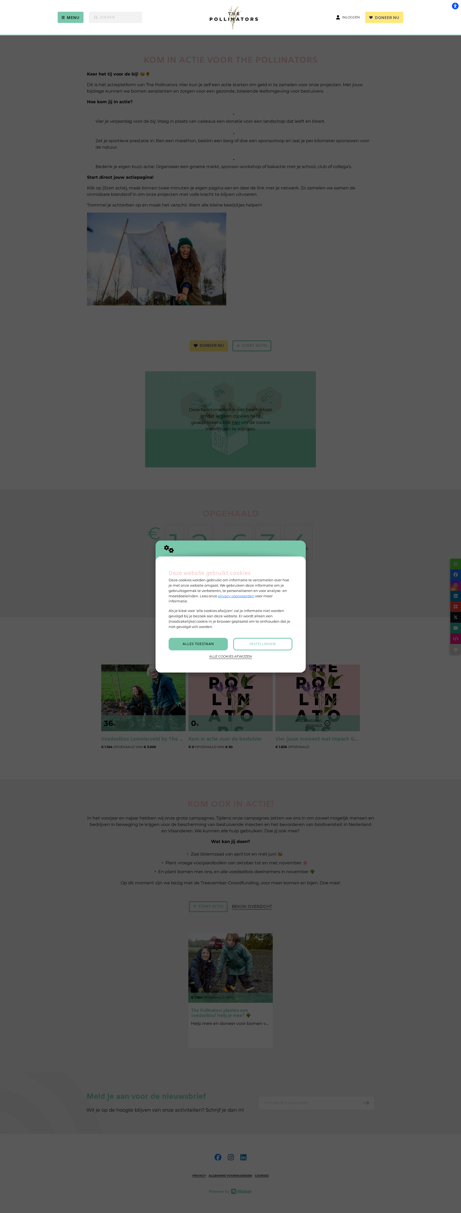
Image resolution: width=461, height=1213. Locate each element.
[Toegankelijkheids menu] (455, 6)
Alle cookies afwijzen (230, 656)
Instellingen (262, 644)
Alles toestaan (198, 644)
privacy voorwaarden (236, 596)
